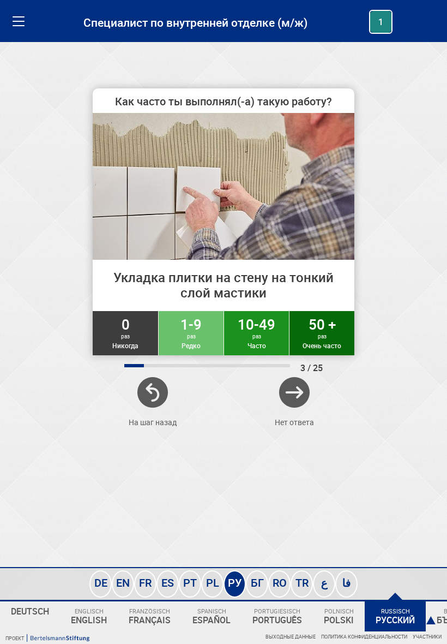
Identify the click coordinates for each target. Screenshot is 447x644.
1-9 (191, 332)
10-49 (256, 332)
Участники (427, 636)
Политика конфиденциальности (364, 636)
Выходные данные (290, 636)
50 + (322, 332)
